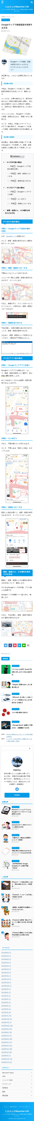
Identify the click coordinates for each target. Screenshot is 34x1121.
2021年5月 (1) (6, 1002)
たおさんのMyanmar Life (17, 6)
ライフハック (6, 653)
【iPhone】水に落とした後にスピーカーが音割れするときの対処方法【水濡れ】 (22, 699)
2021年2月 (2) (6, 1012)
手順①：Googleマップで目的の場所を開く (19, 167)
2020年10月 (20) (7, 1026)
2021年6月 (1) (6, 999)
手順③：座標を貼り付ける (19, 181)
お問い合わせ (13, 1106)
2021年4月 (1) (6, 1006)
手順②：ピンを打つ (16, 199)
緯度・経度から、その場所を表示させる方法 (17, 211)
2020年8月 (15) (6, 1032)
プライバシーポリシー (24, 1106)
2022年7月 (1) (6, 956)
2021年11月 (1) (6, 982)
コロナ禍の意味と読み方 (20, 712)
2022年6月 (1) (6, 959)
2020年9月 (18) (6, 1029)
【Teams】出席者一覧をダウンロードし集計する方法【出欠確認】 (22, 922)
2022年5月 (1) (6, 962)
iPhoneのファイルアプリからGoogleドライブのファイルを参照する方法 (21, 812)
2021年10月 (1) (6, 986)
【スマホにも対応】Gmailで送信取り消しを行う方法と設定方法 (22, 672)
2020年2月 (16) (6, 1052)
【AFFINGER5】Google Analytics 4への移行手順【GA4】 (20, 866)
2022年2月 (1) (6, 972)
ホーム (6, 1106)
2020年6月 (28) (6, 1039)
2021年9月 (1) (6, 989)
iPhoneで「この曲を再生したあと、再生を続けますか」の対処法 (22, 884)
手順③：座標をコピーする (19, 203)
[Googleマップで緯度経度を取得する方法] (19, 645)
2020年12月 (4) (6, 1019)
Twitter (17, 795)
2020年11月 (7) (6, 1022)
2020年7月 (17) (6, 1036)
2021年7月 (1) (6, 996)
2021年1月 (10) (6, 1016)
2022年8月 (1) (6, 952)
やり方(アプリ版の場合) (14, 188)
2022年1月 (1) (6, 976)
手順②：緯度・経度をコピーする (19, 175)
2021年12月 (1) (6, 979)
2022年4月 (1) (6, 966)
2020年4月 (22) (6, 1045)
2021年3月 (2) (6, 1009)
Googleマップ (11, 236)
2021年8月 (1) (6, 992)
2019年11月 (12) (6, 1062)
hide (22, 156)
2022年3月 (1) (6, 969)
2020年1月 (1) (6, 1055)
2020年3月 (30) (6, 1049)
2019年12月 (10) (6, 1059)
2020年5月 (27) (6, 1042)
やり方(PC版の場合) (13, 162)
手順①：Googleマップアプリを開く (19, 193)
